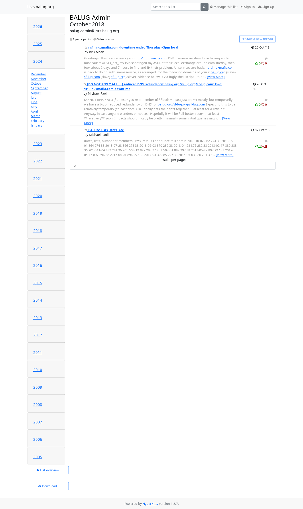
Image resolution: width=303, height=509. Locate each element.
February (37, 121)
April (34, 111)
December (38, 74)
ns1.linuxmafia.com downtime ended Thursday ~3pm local (132, 47)
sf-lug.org (118, 77)
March (35, 116)
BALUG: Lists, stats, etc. (105, 130)
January (36, 125)
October (37, 83)
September (39, 88)
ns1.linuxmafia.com (152, 58)
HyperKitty (150, 503)
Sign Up (268, 7)
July (33, 97)
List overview (49, 470)
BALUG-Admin (90, 17)
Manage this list (225, 7)
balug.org (218, 72)
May (34, 107)
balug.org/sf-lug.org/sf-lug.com (181, 104)
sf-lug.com (92, 77)
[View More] (216, 77)
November (38, 79)
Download (49, 486)
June (34, 102)
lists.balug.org (41, 7)
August (36, 93)
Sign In (249, 7)
